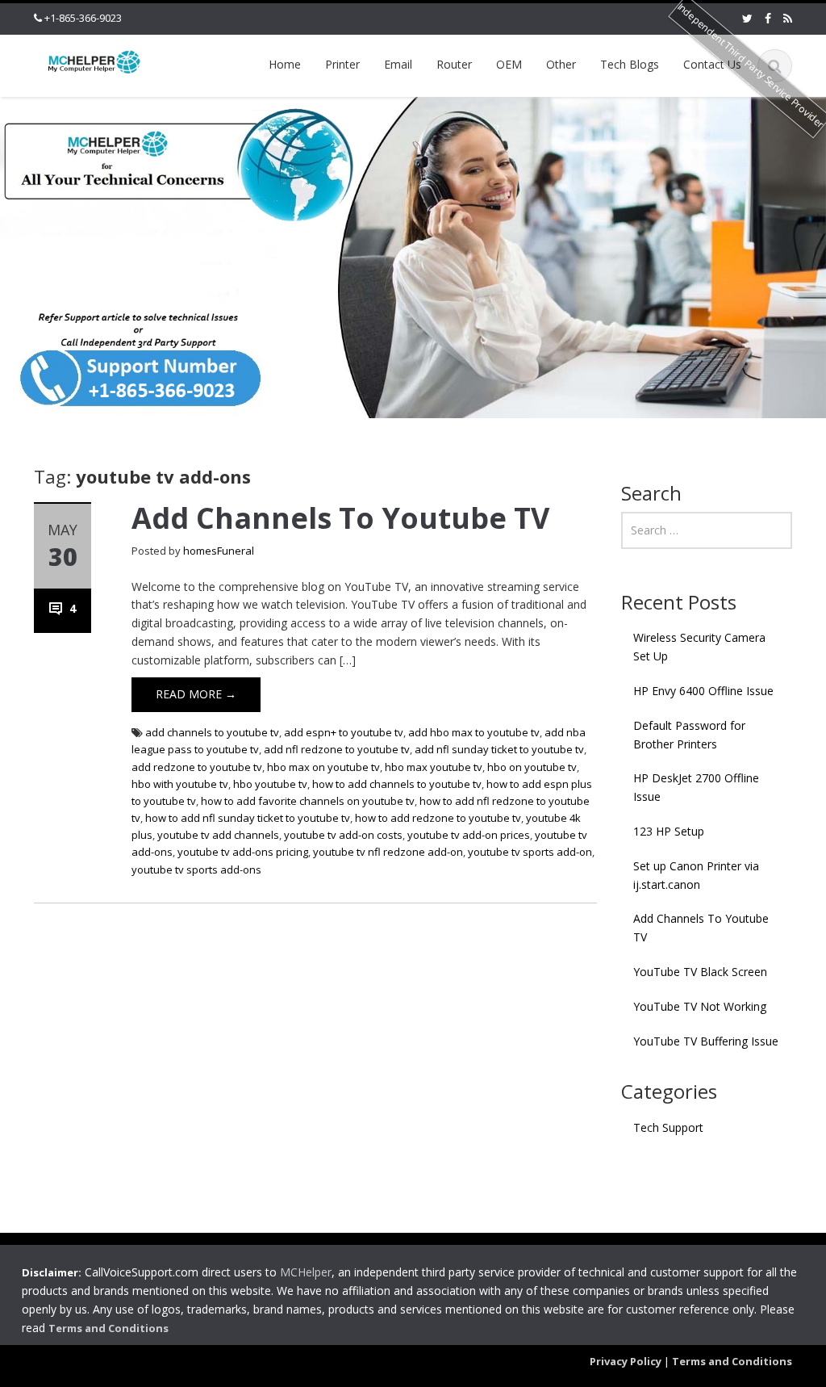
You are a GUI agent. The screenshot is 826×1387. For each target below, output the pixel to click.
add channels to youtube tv (212, 732)
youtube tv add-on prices (468, 835)
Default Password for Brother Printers (689, 735)
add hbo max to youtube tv (474, 732)
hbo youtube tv (270, 784)
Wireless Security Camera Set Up (699, 647)
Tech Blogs (629, 64)
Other (561, 64)
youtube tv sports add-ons (196, 869)
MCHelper (306, 1272)
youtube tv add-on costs (343, 835)
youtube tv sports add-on (530, 851)
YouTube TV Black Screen (700, 971)
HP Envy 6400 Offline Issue (703, 690)
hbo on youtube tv (532, 767)
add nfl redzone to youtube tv (337, 749)
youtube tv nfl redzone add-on (388, 851)
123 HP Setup (668, 831)
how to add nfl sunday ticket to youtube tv (247, 818)
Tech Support (668, 1127)
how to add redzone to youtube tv (438, 818)
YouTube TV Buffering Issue (705, 1041)
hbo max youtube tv (433, 767)
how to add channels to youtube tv (397, 784)
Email (398, 64)
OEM (509, 64)
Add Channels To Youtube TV (340, 518)
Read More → (196, 694)
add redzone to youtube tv (196, 767)
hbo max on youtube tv (323, 767)
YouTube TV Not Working (699, 1006)
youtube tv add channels (218, 835)
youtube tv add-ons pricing (242, 851)
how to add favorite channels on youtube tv (308, 801)
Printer (342, 64)
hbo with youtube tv (179, 784)
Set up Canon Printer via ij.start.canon (696, 875)
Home (285, 64)
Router (454, 64)
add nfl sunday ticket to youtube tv (499, 749)
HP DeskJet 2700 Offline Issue (696, 787)
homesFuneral (218, 550)
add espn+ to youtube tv (343, 732)
